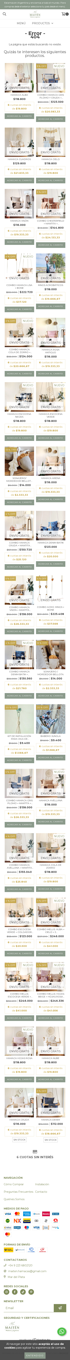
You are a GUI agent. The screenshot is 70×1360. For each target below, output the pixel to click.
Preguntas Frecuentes (18, 1191)
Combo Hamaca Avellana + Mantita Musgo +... (19, 866)
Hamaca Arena (50, 478)
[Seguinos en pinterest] (31, 1292)
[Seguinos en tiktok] (23, 1292)
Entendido (35, 1355)
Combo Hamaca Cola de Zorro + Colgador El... (19, 351)
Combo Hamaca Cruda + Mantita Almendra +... (19, 544)
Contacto (41, 1191)
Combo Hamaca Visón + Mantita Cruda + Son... (19, 608)
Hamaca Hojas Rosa (19, 1058)
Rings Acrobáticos (50, 285)
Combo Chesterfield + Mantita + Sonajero (50, 222)
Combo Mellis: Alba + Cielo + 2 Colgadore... (50, 930)
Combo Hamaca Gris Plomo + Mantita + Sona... (19, 802)
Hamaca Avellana (50, 800)
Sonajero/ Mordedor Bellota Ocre (19, 479)
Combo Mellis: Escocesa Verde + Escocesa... (19, 995)
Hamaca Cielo (51, 159)
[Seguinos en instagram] (6, 1292)
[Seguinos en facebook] (15, 1292)
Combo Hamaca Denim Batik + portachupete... (19, 673)
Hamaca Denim (50, 1119)
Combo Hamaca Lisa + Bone (19, 286)
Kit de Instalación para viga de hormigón (19, 737)
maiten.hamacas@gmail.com (27, 1271)
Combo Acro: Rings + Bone (50, 608)
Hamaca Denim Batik (51, 542)
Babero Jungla (51, 736)
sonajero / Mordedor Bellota (51, 673)
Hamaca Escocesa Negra (19, 415)
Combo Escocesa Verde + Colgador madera (19, 930)
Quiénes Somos (14, 1199)
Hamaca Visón (19, 220)
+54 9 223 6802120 (20, 1265)
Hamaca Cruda (19, 1119)
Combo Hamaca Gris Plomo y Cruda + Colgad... (50, 96)
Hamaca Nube (50, 1058)
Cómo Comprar (14, 1184)
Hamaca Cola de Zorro (50, 866)
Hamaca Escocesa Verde (51, 415)
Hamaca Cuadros (19, 159)
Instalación (42, 1184)
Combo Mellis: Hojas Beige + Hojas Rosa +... (50, 995)
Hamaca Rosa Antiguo (51, 351)
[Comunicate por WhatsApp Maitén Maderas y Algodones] (61, 1332)
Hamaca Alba (19, 94)
